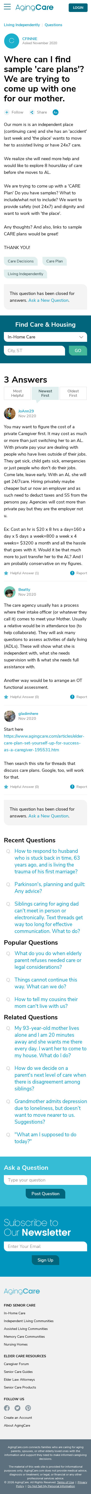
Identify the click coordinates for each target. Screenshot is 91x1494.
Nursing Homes (16, 1344)
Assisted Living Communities (26, 1329)
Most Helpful (17, 393)
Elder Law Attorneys (19, 1379)
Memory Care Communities (24, 1336)
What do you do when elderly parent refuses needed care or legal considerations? (48, 960)
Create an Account (18, 1417)
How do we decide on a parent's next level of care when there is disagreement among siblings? (50, 1078)
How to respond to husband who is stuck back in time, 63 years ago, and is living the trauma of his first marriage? (47, 861)
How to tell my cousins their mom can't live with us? (46, 1003)
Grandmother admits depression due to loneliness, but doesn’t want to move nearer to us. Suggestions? (51, 1111)
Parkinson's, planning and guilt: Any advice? (50, 888)
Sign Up (45, 1260)
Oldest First (73, 393)
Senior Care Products (20, 1387)
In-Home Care (14, 1313)
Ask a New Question (48, 300)
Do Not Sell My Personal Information (51, 1486)
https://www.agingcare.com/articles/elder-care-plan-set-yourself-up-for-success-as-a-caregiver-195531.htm (44, 743)
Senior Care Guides (18, 1371)
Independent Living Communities (29, 1321)
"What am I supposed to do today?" (45, 1138)
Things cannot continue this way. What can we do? (46, 983)
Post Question (45, 1194)
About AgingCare (17, 1425)
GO (78, 351)
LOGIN (78, 7)
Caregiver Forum (16, 1364)
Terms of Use (65, 1482)
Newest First (45, 393)
